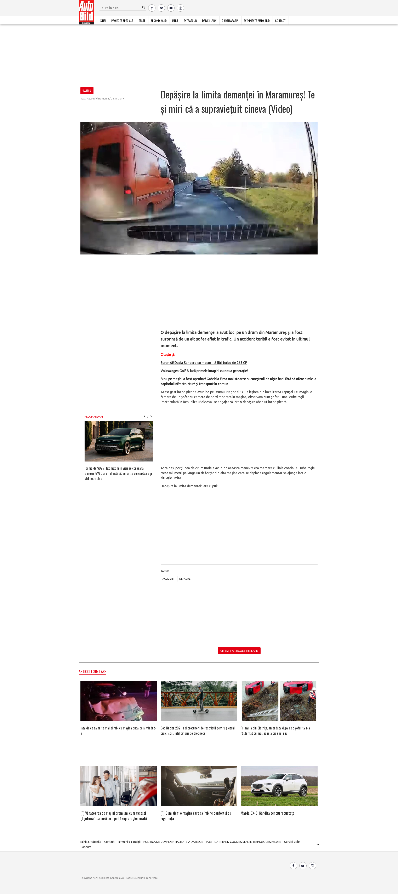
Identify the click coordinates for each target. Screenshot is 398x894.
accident (169, 578)
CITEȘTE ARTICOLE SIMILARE (239, 650)
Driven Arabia (230, 20)
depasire (185, 578)
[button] (144, 7)
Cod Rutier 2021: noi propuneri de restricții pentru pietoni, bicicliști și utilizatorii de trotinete (198, 731)
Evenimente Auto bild (257, 20)
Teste (141, 20)
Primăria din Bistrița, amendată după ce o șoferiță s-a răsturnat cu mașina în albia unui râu (275, 731)
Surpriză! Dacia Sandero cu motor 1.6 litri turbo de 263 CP (204, 363)
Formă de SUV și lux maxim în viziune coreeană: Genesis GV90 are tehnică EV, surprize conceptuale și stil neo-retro (118, 473)
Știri (103, 20)
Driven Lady (209, 20)
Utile (175, 20)
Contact (280, 20)
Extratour (190, 20)
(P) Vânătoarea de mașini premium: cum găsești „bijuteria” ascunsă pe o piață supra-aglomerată (113, 815)
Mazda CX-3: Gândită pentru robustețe (267, 813)
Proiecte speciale (122, 20)
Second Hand (159, 20)
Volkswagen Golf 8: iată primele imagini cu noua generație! (204, 371)
